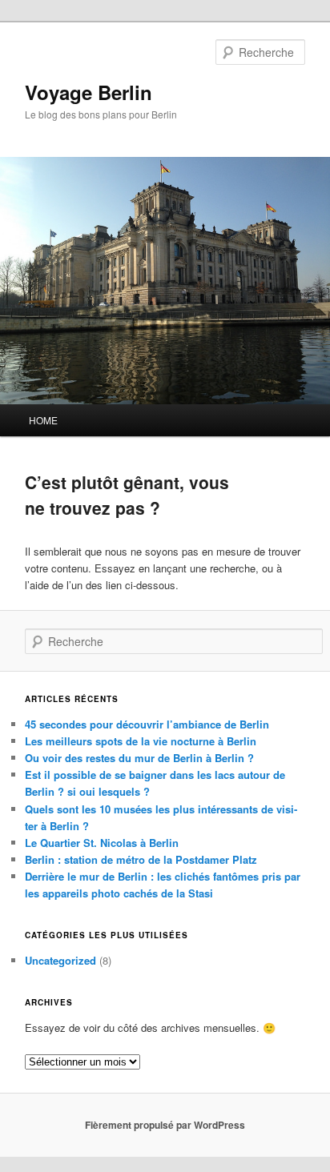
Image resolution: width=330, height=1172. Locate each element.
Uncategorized (60, 960)
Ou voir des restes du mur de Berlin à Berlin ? (139, 757)
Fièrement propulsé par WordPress (165, 1125)
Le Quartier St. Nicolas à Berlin (102, 842)
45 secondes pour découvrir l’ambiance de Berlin (147, 724)
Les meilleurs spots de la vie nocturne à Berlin (140, 741)
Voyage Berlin (88, 92)
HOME (43, 420)
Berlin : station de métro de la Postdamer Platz (141, 859)
